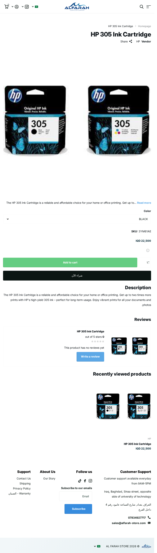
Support (24, 472)
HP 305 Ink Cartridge (137, 443)
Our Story (49, 478)
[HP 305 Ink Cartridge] (123, 406)
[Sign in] (15, 15)
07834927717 (137, 517)
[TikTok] (79, 481)
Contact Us (24, 478)
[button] (149, 259)
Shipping (25, 483)
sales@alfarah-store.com (129, 523)
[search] (141, 15)
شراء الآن (77, 275)
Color (147, 211)
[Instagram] (90, 481)
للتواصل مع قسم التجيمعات (30, 4)
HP (138, 41)
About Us (47, 472)
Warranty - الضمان (19, 493)
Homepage (144, 26)
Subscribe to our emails (76, 488)
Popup (147, 250)
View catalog (148, 15)
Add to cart (70, 262)
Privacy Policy (22, 488)
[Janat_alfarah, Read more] (25, 15)
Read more (144, 202)
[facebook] (85, 480)
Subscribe (78, 508)
